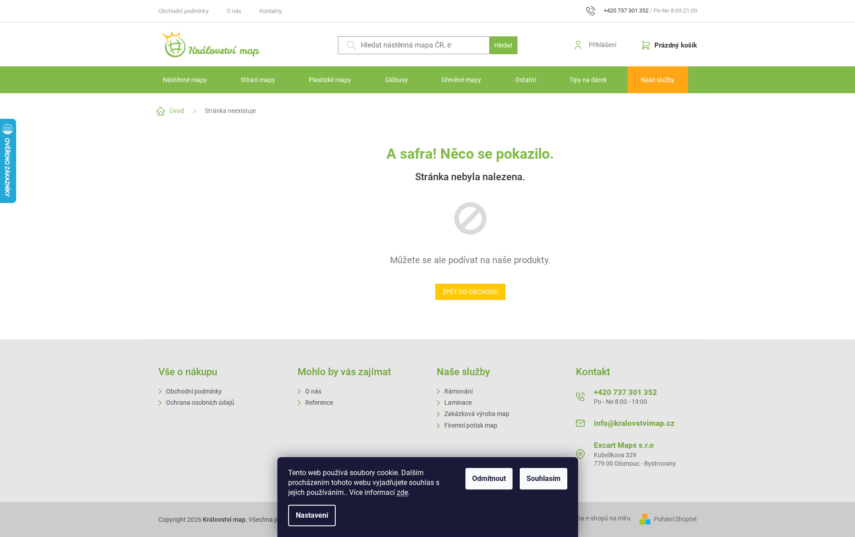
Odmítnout (489, 478)
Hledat (503, 45)
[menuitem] (184, 79)
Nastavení (312, 515)
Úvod (177, 110)
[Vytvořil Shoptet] (646, 519)
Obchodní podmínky (183, 11)
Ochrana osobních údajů (200, 402)
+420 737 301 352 (625, 392)
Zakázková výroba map (476, 413)
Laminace (458, 402)
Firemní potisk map (470, 425)
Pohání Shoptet (675, 519)
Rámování (458, 391)
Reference (319, 402)
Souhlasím (543, 478)
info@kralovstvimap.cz (634, 423)
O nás (234, 11)
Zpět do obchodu (470, 291)
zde (402, 492)
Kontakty (270, 11)
